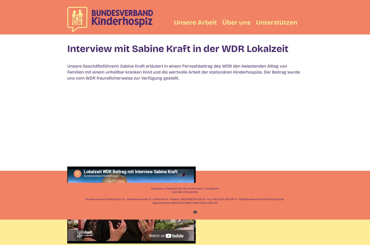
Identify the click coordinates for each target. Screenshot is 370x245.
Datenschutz (173, 188)
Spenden (177, 191)
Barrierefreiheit (192, 188)
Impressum (157, 188)
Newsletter (191, 191)
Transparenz (211, 188)
